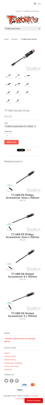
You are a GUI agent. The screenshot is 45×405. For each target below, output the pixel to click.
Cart (39, 4)
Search (7, 353)
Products (15, 39)
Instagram (17, 381)
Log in (18, 11)
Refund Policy (10, 360)
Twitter (6, 381)
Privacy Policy (10, 356)
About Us (8, 369)
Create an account (31, 11)
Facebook (12, 381)
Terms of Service (11, 366)
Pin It (28, 150)
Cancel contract (33, 401)
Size (6, 123)
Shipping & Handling (13, 363)
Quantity (8, 131)
